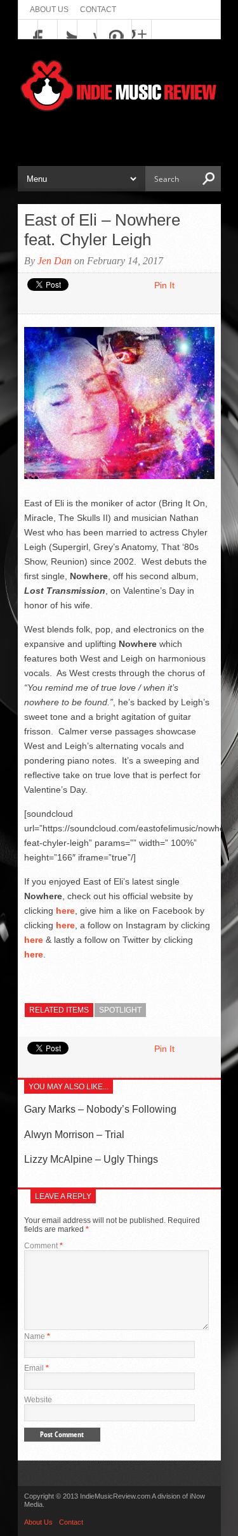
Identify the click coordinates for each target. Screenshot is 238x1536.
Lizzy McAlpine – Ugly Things (91, 1159)
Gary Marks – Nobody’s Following (100, 1109)
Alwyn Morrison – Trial (74, 1134)
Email (36, 1368)
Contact (98, 9)
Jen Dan (54, 260)
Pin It (164, 285)
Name (37, 1336)
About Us (49, 9)
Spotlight (120, 1010)
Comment (43, 1245)
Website (38, 1399)
